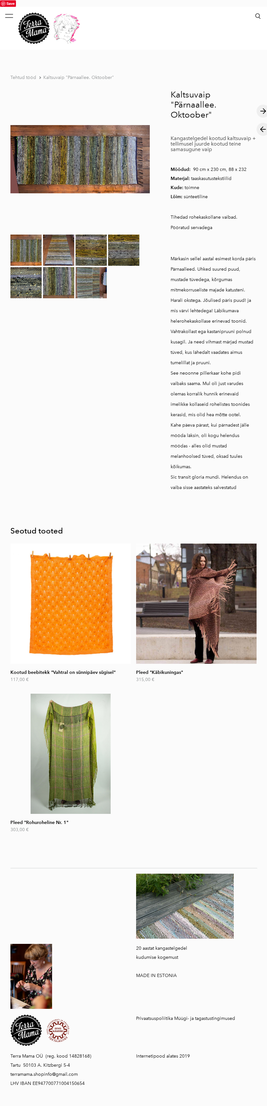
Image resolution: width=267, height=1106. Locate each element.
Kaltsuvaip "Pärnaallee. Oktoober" (78, 77)
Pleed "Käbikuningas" (159, 672)
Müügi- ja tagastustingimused (204, 1018)
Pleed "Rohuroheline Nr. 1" (39, 822)
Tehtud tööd (23, 77)
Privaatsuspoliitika (154, 1018)
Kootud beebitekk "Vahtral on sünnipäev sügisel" (63, 672)
